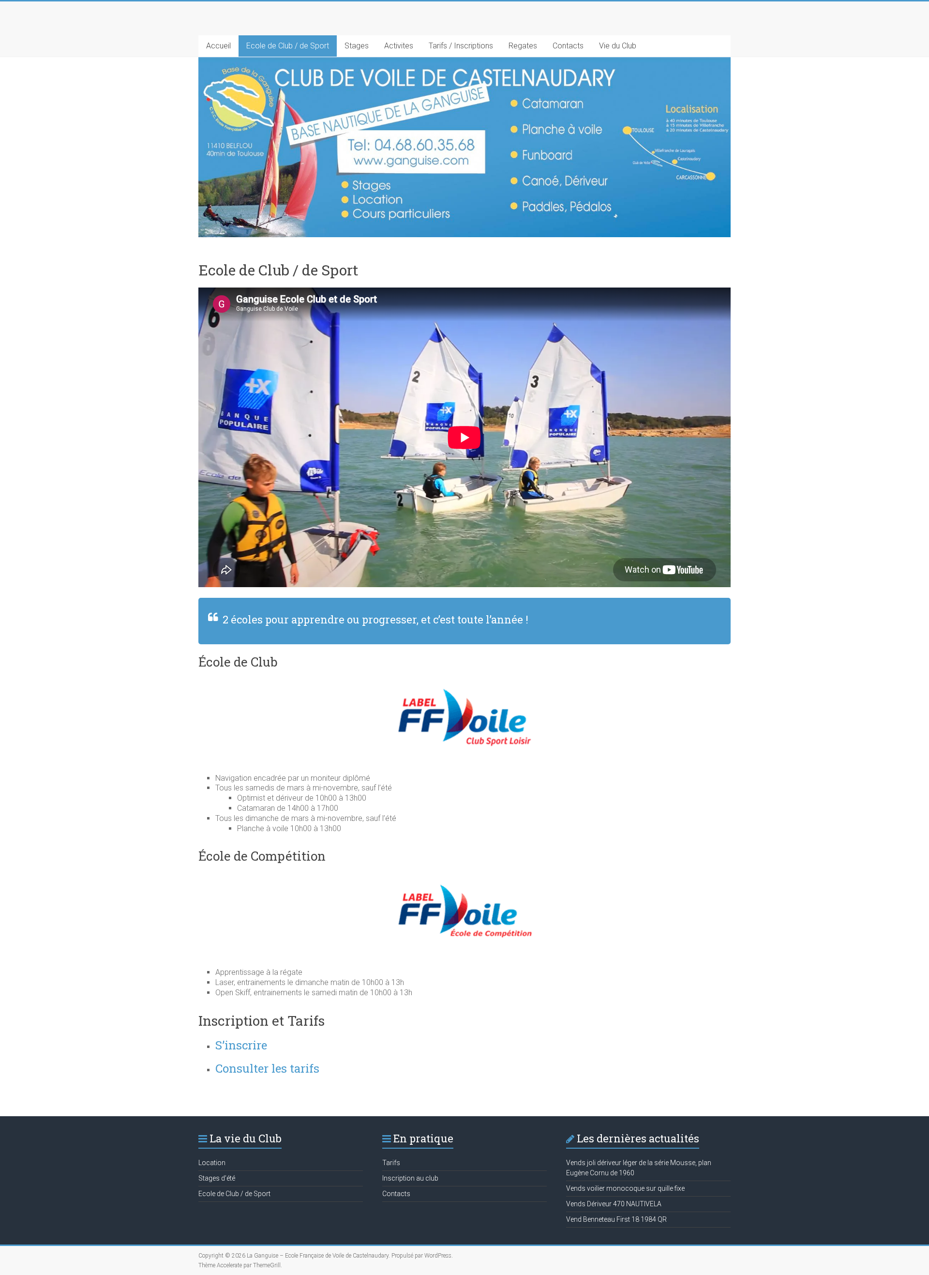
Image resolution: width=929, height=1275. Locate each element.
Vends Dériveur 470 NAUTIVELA (613, 1204)
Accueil (218, 45)
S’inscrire (241, 1045)
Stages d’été (216, 1178)
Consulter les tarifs (267, 1068)
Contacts (568, 45)
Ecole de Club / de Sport (287, 45)
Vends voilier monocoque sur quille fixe (625, 1188)
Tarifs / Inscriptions (461, 45)
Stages (357, 45)
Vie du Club (617, 45)
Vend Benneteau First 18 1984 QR (616, 1219)
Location (211, 1163)
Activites (398, 45)
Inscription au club (410, 1178)
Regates (523, 45)
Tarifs (391, 1163)
